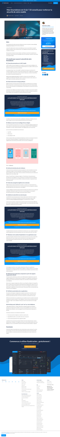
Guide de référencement (25, 401)
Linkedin (15, 381)
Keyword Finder (24, 382)
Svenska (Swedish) (39, 406)
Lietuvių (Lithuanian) (39, 420)
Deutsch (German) (39, 395)
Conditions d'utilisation (40, 381)
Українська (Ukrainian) (40, 427)
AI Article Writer (24, 390)
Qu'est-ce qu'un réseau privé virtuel (12, 76)
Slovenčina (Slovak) (39, 424)
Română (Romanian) (39, 423)
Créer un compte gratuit (22, 112)
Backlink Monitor (24, 387)
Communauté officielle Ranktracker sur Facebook (9, 381)
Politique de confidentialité (40, 382)
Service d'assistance (39, 391)
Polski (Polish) (39, 403)
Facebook (2, 381)
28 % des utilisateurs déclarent (31, 124)
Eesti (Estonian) (39, 415)
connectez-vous (17, 114)
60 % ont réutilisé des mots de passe (16, 199)
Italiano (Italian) (39, 399)
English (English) (39, 394)
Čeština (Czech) (39, 411)
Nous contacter (49, 381)
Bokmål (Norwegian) (39, 429)
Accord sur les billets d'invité (26, 404)
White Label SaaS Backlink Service (26, 395)
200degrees (11, 165)
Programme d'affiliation (25, 397)
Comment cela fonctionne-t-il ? (26, 396)
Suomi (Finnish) (39, 416)
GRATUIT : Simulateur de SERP (26, 391)
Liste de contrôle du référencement (26, 389)
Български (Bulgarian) (40, 410)
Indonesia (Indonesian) (40, 419)
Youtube (6, 381)
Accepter (3, 435)
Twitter (12, 381)
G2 (19, 381)
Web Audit (23, 385)
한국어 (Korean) (39, 428)
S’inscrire (38, 387)
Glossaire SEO (24, 400)
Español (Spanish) (39, 397)
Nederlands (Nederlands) (40, 402)
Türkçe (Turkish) (39, 407)
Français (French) (39, 398)
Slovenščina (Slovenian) (40, 425)
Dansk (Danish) (39, 412)
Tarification (38, 388)
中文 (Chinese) (39, 408)
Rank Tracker (23, 381)
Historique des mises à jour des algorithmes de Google (28, 406)
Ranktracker (5, 3)
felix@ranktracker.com (50, 390)
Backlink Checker (24, 386)
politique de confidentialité (5, 433)
